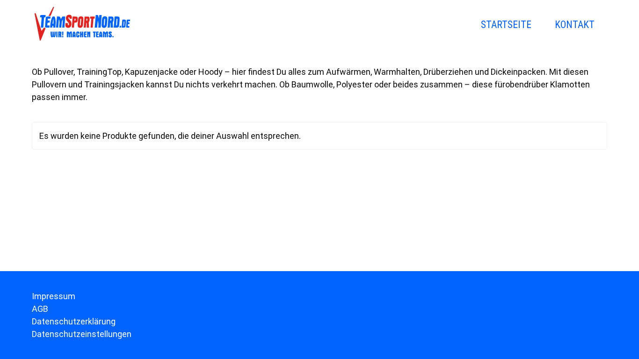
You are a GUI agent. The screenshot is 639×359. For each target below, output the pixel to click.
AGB (40, 309)
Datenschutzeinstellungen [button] (81, 334)
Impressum (53, 296)
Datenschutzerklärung (74, 321)
